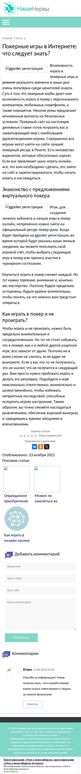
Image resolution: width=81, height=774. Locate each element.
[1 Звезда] (21, 436)
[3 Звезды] (29, 436)
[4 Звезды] (32, 436)
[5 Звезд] (36, 436)
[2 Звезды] (25, 436)
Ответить (32, 704)
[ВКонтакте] (34, 446)
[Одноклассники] (40, 446)
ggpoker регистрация (52, 236)
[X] (46, 446)
